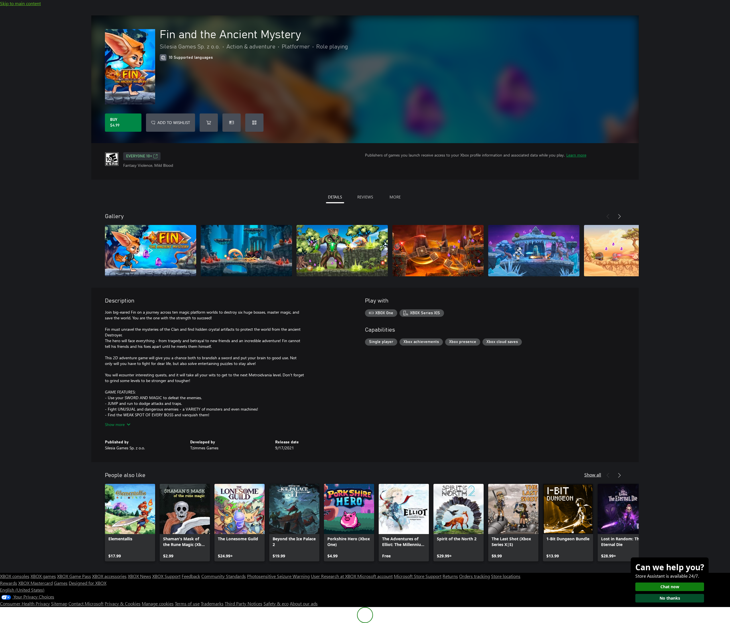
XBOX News (139, 576)
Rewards (8, 583)
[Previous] (608, 216)
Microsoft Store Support (417, 576)
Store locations (505, 576)
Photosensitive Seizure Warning (278, 576)
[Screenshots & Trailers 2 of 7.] (246, 250)
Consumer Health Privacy (25, 603)
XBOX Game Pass (74, 576)
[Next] (619, 216)
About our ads (304, 603)
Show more (115, 424)
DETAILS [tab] (335, 197)
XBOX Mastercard (35, 583)
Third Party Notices (243, 603)
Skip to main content (20, 3)
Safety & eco (276, 603)
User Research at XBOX (334, 576)
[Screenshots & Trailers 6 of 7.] (629, 250)
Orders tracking (474, 576)
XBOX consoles (14, 576)
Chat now (669, 586)
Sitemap (59, 603)
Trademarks (212, 603)
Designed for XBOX (87, 583)
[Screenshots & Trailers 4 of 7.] (438, 250)
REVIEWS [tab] (365, 197)
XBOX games (43, 576)
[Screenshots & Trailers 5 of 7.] (533, 250)
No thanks (670, 598)
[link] (130, 522)
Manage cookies (158, 603)
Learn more (576, 155)
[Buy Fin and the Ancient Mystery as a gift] (231, 122)
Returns (450, 576)
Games (61, 583)
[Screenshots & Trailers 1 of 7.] (150, 250)
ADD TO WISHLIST (173, 122)
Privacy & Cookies (123, 603)
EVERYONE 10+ (139, 156)
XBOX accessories (109, 576)
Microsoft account (375, 576)
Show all (592, 475)
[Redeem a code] (254, 122)
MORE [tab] (395, 197)
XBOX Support (166, 576)
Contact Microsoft (86, 603)
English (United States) (22, 590)
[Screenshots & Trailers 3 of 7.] (342, 250)
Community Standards (223, 576)
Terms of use (187, 603)
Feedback (191, 576)
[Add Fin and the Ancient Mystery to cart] (209, 122)
